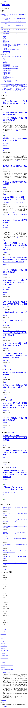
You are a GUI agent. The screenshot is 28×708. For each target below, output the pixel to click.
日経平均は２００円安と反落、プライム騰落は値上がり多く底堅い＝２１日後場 (15, 282)
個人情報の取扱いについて (9, 77)
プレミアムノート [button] (7, 90)
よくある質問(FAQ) (7, 81)
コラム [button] (16, 86)
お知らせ (3, 56)
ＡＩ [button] (9, 86)
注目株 (4, 61)
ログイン (15, 33)
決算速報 (3, 653)
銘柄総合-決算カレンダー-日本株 (19, 44)
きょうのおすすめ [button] (5, 88)
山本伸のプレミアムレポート (10, 492)
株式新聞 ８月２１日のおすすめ (15, 166)
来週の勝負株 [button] (24, 86)
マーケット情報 (6, 73)
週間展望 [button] (17, 84)
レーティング (6, 225)
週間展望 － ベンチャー (8, 275)
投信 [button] (15, 85)
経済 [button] (19, 86)
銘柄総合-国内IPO (7, 44)
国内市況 (5, 292)
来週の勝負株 (6, 148)
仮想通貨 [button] (13, 90)
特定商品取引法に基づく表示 (10, 80)
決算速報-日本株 (7, 49)
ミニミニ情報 (6, 325)
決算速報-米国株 (15, 49)
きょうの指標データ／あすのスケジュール (13, 202)
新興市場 (5, 62)
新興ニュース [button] (14, 89)
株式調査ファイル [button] (10, 84)
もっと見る (3, 1)
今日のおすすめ (6, 74)
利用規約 (5, 79)
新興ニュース (6, 264)
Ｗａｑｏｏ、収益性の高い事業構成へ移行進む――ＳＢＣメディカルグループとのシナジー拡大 (15, 260)
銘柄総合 (3, 648)
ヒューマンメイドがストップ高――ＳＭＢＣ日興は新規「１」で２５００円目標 (15, 333)
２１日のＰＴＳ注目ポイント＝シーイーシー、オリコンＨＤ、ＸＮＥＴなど (15, 438)
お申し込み (9, 33)
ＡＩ (4, 150)
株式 (4, 294)
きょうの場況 (6, 289)
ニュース (5, 315)
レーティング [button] (22, 84)
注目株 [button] (10, 88)
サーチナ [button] (13, 86)
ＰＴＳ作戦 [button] (8, 89)
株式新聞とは (4, 33)
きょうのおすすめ (7, 168)
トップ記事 (5, 143)
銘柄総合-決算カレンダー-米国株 (10, 45)
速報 (4, 59)
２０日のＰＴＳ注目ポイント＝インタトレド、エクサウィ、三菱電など (15, 452)
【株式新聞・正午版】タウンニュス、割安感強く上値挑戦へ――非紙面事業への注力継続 (15, 355)
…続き (16, 130)
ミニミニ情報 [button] (5, 86)
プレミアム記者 (6, 69)
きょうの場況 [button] (21, 89)
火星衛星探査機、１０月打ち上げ (15, 312)
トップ (4, 58)
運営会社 (5, 76)
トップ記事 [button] (3, 84)
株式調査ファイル (7, 252)
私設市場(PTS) (6, 64)
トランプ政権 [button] (19, 90)
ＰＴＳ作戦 (5, 227)
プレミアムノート (7, 348)
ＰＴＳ (4, 445)
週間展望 (5, 145)
